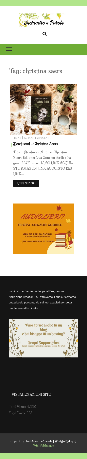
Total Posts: (18, 413)
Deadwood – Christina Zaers (35, 143)
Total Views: (18, 407)
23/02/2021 (64, 130)
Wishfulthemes (43, 445)
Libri (17, 137)
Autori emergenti (37, 137)
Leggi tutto (26, 183)
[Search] (44, 33)
